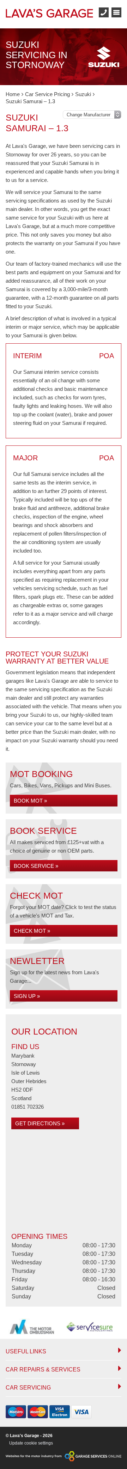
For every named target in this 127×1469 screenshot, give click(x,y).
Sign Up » (27, 996)
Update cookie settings (31, 1443)
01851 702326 (27, 1107)
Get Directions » (40, 1123)
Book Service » (36, 866)
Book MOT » (30, 801)
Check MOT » (32, 931)
